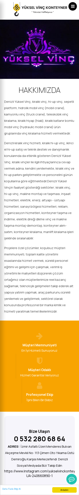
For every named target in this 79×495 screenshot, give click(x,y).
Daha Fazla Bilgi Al (11, 488)
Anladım (64, 489)
